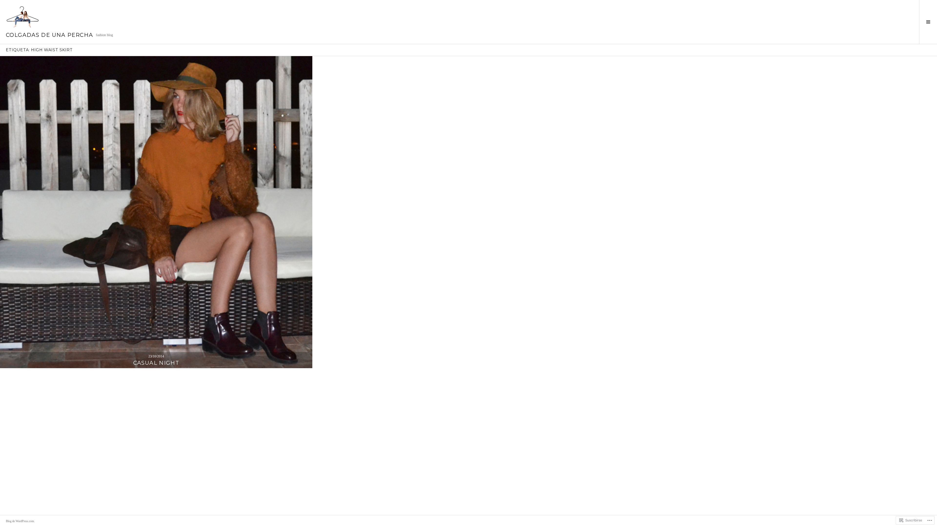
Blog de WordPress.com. (20, 521)
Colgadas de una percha (49, 35)
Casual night (156, 363)
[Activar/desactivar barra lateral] (928, 22)
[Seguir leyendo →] (156, 212)
